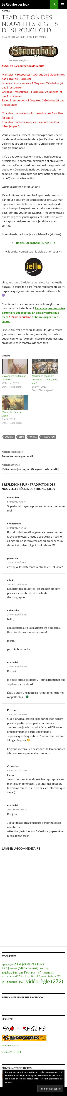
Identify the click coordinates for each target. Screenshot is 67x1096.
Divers (6, 11)
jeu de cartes (11, 975)
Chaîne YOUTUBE (12, 1051)
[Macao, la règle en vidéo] (15, 402)
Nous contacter (10, 1045)
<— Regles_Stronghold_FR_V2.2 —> (34, 242)
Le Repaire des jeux (15, 4)
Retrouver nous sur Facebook (22, 997)
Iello (21, 437)
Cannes (30, 968)
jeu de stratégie (51, 976)
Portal (33, 437)
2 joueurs (7, 964)
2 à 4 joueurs (29, 964)
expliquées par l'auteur (22, 972)
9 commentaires (36, 37)
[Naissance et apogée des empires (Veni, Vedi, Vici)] (45, 366)
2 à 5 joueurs (12, 968)
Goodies (9, 437)
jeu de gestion (30, 976)
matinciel (20, 37)
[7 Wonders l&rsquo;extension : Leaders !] (15, 366)
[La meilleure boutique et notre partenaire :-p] (24, 1037)
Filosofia (48, 973)
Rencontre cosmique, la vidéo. (18, 454)
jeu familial (14, 982)
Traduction (48, 437)
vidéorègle (44, 981)
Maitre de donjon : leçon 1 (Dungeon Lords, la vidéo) (30, 467)
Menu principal (62, 4)
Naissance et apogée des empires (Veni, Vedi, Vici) (45, 379)
